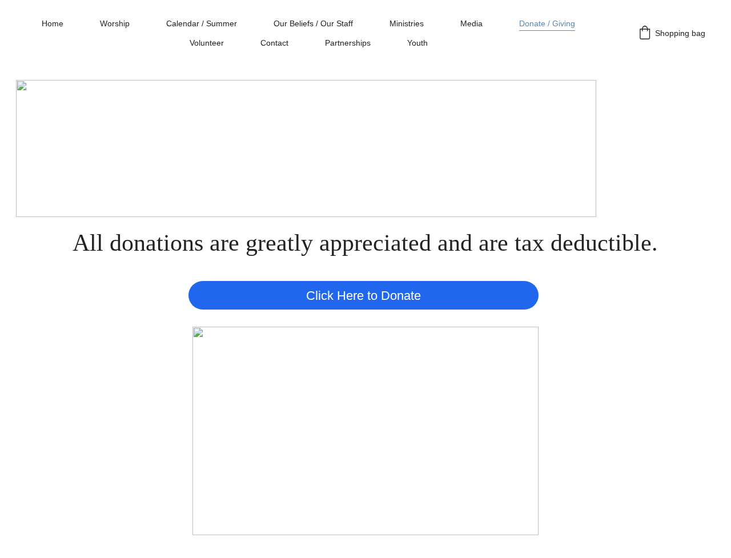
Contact (274, 42)
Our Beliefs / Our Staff (313, 23)
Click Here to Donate (363, 295)
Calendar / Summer (201, 23)
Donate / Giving (547, 23)
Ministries (406, 23)
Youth (417, 42)
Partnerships (348, 42)
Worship (115, 23)
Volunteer (207, 42)
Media (471, 23)
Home (52, 23)
